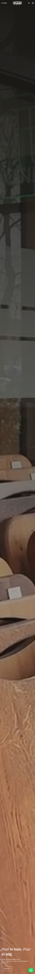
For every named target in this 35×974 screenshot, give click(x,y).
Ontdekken (7, 968)
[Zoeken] (29, 3)
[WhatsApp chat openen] (31, 970)
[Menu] (4, 3)
